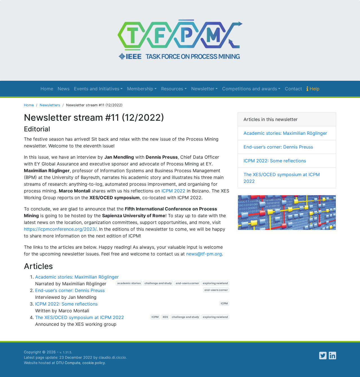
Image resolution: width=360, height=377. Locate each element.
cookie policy (93, 363)
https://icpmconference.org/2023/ (60, 229)
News (63, 88)
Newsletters (50, 105)
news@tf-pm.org (204, 254)
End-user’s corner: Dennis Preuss (70, 290)
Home (46, 88)
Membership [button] (140, 88)
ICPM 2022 (173, 191)
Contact (293, 88)
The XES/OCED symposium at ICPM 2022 (79, 317)
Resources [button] (172, 88)
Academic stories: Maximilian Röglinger (77, 277)
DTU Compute (68, 363)
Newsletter (202, 88)
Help (314, 88)
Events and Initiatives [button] (96, 88)
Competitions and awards (249, 88)
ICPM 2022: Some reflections (66, 304)
